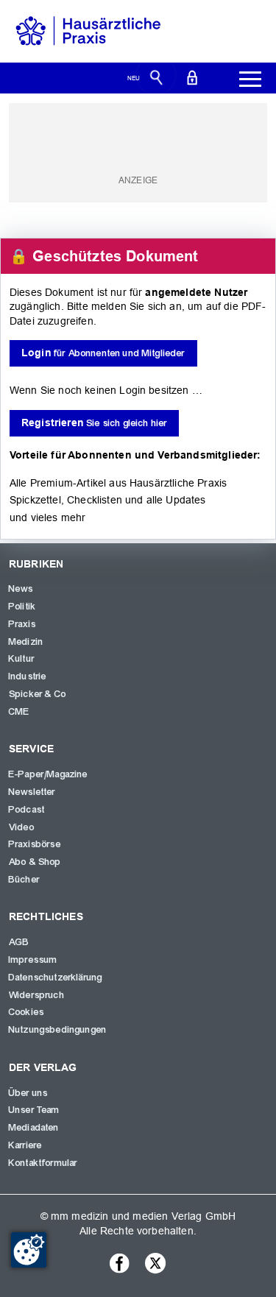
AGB (19, 942)
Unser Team (34, 1110)
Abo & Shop (35, 862)
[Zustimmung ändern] (28, 1250)
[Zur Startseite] (88, 30)
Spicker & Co (37, 694)
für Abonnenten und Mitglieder (103, 353)
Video (22, 827)
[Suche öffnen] (156, 77)
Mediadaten (34, 1128)
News (21, 589)
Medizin (26, 642)
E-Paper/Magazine (48, 774)
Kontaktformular (43, 1163)
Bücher (24, 880)
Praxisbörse (35, 844)
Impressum (33, 960)
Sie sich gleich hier (94, 423)
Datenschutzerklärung (55, 977)
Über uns (28, 1093)
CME (19, 712)
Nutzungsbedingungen (58, 1030)
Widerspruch (37, 995)
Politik (22, 606)
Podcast (27, 810)
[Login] (192, 77)
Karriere (25, 1145)
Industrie (27, 676)
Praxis (22, 624)
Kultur (22, 659)
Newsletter (32, 792)
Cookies (26, 1012)
